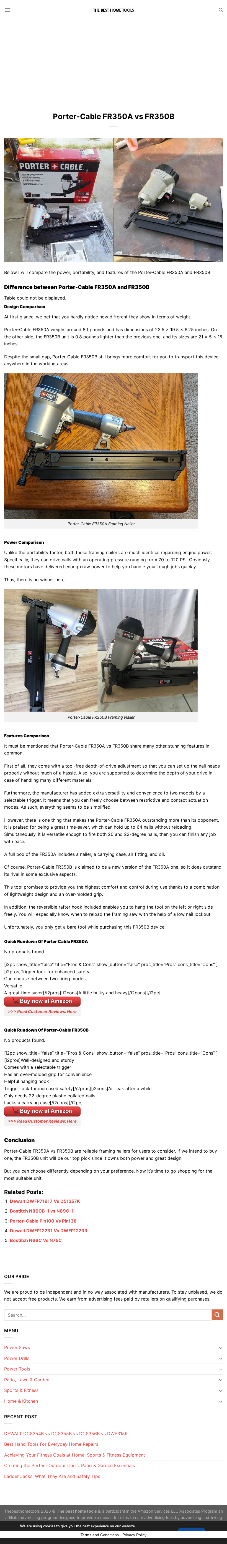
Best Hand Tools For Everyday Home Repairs (51, 1444)
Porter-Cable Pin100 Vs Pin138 (43, 1221)
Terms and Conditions (100, 1535)
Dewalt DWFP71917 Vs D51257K (45, 1201)
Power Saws (17, 1347)
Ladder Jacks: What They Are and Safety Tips (52, 1476)
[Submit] (217, 1314)
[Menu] (7, 10)
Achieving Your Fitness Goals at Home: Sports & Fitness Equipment (74, 1455)
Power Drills (16, 1358)
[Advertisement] (113, 61)
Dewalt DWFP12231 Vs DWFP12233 (48, 1230)
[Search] (221, 10)
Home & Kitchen (21, 1401)
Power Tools (17, 1369)
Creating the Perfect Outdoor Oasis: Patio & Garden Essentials (69, 1465)
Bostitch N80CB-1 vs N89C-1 (42, 1211)
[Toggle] (220, 1347)
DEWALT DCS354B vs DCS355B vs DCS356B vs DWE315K (66, 1433)
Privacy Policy (134, 1535)
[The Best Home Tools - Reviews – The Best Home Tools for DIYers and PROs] (113, 10)
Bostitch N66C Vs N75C (36, 1240)
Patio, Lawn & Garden (26, 1379)
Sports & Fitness (21, 1390)
